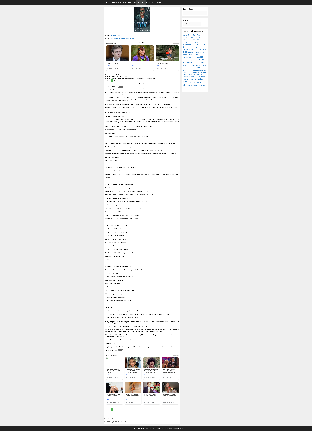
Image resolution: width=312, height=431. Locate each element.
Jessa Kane (200, 52)
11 (119, 80)
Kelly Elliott (193, 60)
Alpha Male (114, 35)
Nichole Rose (200, 73)
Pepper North (197, 76)
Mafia (143, 2)
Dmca (159, 2)
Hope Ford (199, 47)
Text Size (120, 87)
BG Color (114, 87)
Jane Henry (191, 49)
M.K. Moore (199, 68)
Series (130, 2)
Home (106, 2)
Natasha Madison (190, 72)
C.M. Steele (194, 37)
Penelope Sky (188, 76)
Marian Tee (190, 70)
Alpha (138, 2)
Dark (134, 2)
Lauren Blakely (196, 62)
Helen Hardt (190, 47)
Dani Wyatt (188, 39)
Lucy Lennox (188, 68)
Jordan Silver (196, 57)
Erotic (148, 2)
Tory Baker (193, 88)
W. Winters (201, 88)
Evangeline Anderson (190, 42)
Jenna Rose (191, 52)
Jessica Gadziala (191, 54)
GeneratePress (178, 428)
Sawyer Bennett (193, 85)
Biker (118, 35)
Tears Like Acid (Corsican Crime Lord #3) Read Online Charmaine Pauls (122, 423)
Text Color (108, 87)
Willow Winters (187, 90)
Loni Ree (196, 65)
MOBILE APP (113, 2)
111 (127, 80)
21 (122, 80)
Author (120, 2)
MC (125, 35)
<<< (107, 80)
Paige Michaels (198, 74)
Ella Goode (197, 39)
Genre (125, 2)
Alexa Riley (192, 34)
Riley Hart (192, 79)
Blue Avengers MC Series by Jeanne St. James (122, 38)
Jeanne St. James (116, 37)
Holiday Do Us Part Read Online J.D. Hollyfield (116, 421)
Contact (153, 2)
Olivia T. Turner (188, 74)
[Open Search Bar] (206, 2)
